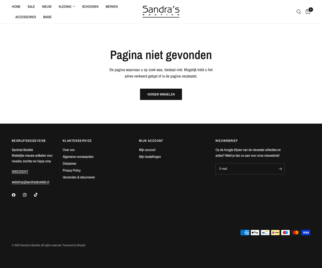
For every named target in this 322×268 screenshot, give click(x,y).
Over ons (68, 149)
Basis (47, 16)
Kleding (65, 6)
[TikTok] (39, 195)
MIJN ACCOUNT (151, 140)
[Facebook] (17, 195)
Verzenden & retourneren (79, 177)
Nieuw (47, 6)
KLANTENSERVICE (77, 140)
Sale (31, 6)
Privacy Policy (72, 170)
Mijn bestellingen (150, 156)
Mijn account (147, 149)
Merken (112, 6)
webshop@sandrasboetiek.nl (30, 181)
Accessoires (25, 16)
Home (16, 6)
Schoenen (90, 6)
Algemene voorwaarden (78, 156)
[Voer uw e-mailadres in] (280, 168)
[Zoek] (298, 12)
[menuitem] (18, 6)
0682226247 (20, 171)
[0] (306, 12)
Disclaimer (69, 163)
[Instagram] (28, 195)
